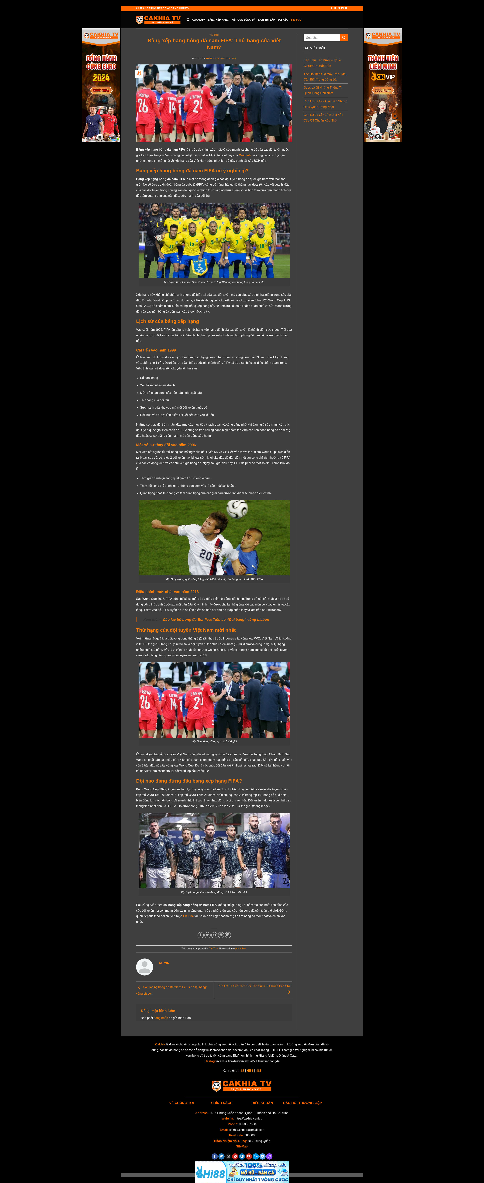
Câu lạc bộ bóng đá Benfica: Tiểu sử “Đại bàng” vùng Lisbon (216, 620)
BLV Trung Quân (259, 1141)
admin (232, 58)
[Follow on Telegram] (262, 1156)
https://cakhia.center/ (248, 1118)
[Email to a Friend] (214, 935)
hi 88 (241, 1070)
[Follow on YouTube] (346, 8)
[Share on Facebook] (201, 935)
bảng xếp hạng (218, 19)
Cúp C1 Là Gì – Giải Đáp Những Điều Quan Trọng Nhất (325, 104)
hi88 (258, 1070)
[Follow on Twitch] (269, 1156)
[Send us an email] (228, 1156)
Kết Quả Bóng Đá (243, 19)
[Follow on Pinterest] (339, 8)
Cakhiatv (198, 19)
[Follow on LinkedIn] (342, 8)
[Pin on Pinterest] (221, 935)
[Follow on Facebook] (331, 8)
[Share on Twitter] (207, 935)
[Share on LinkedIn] (228, 935)
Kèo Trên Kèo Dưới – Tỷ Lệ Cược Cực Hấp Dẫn (322, 63)
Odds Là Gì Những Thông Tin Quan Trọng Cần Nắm (323, 90)
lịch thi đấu (266, 19)
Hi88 (250, 1070)
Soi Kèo (283, 19)
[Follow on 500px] (256, 1156)
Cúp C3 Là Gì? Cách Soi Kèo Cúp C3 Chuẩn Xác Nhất (323, 117)
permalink (240, 948)
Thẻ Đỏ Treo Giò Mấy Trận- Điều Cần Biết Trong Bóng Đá (325, 76)
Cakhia (160, 1044)
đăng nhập (161, 1018)
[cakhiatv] (158, 20)
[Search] (188, 19)
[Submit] (344, 37)
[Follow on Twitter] (335, 8)
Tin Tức (296, 19)
